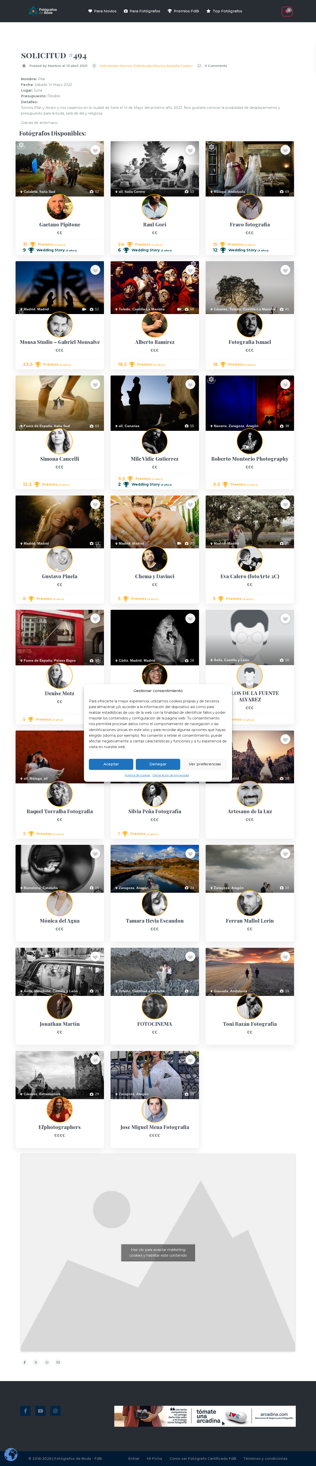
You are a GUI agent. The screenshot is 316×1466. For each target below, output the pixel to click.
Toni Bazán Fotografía (223, 999)
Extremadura (49, 1094)
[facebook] (25, 1411)
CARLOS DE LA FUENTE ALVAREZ (233, 668)
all (121, 192)
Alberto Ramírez (123, 317)
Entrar (133, 1458)
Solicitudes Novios (115, 66)
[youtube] (40, 1411)
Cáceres (220, 309)
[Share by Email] (58, 1362)
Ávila (218, 660)
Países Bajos (65, 660)
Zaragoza (236, 426)
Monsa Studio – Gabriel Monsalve (42, 317)
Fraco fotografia (218, 199)
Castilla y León (236, 660)
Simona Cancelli (28, 434)
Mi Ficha (154, 1458)
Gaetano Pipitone (29, 199)
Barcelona (32, 888)
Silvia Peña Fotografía (128, 786)
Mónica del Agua (28, 895)
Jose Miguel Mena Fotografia (133, 1102)
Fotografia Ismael (219, 317)
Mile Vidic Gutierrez (126, 434)
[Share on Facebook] (24, 1362)
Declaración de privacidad (171, 775)
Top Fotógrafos (227, 11)
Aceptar (111, 764)
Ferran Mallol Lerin (220, 895)
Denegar (158, 764)
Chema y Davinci (124, 551)
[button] (278, 9)
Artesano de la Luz (220, 786)
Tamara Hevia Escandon (130, 895)
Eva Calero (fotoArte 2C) (225, 551)
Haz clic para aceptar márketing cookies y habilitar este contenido (158, 1253)
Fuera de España (38, 426)
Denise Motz (25, 668)
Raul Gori (118, 199)
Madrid (29, 309)
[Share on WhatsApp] (47, 1362)
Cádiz (123, 660)
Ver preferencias (205, 764)
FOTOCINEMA (122, 999)
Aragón (252, 426)
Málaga (220, 192)
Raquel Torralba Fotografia (37, 786)
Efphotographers (29, 1102)
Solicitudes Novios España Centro (163, 66)
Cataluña (50, 888)
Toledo (124, 309)
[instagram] (55, 1411)
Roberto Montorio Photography (230, 434)
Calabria (31, 192)
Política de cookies (137, 775)
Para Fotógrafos (145, 11)
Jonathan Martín (28, 999)
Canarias (132, 426)
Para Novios (105, 11)
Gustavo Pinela (27, 551)
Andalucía (236, 192)
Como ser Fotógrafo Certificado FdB (203, 1458)
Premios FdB (186, 11)
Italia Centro (135, 192)
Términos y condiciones (265, 1458)
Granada (221, 991)
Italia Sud (47, 192)
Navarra (220, 426)
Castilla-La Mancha (148, 309)
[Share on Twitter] (36, 1362)
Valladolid (42, 991)
